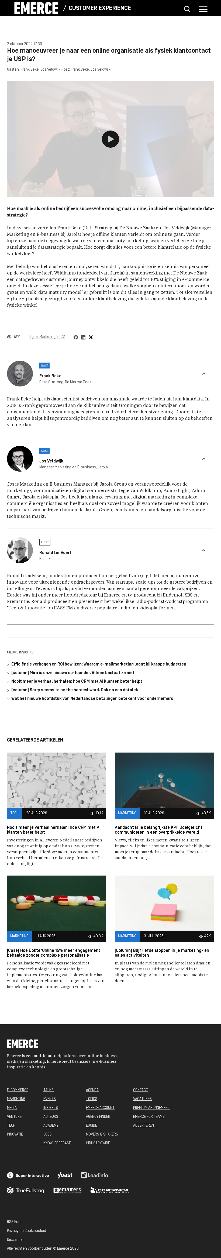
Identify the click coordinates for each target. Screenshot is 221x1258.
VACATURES (142, 1099)
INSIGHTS (50, 1108)
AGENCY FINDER (98, 1117)
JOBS (47, 1135)
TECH (11, 1126)
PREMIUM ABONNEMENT (151, 1108)
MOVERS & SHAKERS (102, 1135)
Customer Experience (100, 8)
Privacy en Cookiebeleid (26, 1231)
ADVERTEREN (143, 1126)
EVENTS (49, 1099)
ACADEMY (50, 1126)
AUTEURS (50, 1117)
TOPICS (91, 1099)
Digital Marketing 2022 (47, 337)
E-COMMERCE (17, 1090)
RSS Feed (15, 1222)
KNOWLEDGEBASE (57, 1143)
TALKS (48, 1090)
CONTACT (140, 1090)
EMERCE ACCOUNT (100, 1108)
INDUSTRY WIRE (98, 1143)
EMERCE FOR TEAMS (149, 1117)
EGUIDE (91, 1126)
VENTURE (14, 1117)
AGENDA (92, 1090)
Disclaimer (15, 1240)
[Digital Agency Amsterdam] (28, 1175)
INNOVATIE (15, 1135)
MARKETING (16, 1099)
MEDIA (12, 1108)
